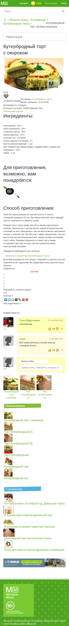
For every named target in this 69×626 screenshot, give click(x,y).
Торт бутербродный (16, 455)
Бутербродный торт (16, 466)
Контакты (7, 621)
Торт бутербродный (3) (45, 394)
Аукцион (23, 3)
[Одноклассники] (13, 299)
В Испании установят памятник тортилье (29, 526)
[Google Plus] (23, 299)
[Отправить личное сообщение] (5, 329)
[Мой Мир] (16, 299)
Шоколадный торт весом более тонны (27, 538)
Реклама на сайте (18, 624)
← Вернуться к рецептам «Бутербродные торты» (27, 256)
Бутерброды (38, 19)
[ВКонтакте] (6, 299)
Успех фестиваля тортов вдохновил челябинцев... (35, 549)
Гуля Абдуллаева (29, 320)
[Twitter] (9, 299)
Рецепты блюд (19, 19)
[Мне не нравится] (58, 329)
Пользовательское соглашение (28, 621)
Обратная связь (51, 621)
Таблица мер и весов (13, 111)
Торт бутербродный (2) (28, 394)
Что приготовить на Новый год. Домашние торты (34, 503)
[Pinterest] (27, 299)
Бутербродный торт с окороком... (12, 394)
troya (22, 338)
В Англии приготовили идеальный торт (28, 515)
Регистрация (51, 3)
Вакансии (31, 624)
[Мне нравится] (50, 329)
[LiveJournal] (20, 299)
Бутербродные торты (16, 23)
